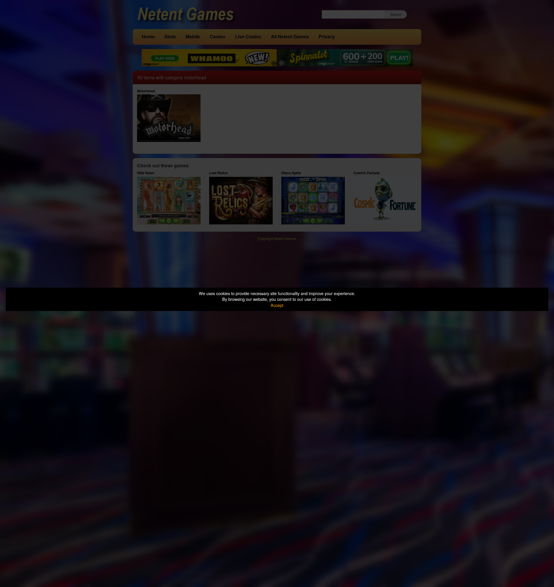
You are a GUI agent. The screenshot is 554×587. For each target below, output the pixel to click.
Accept (277, 305)
